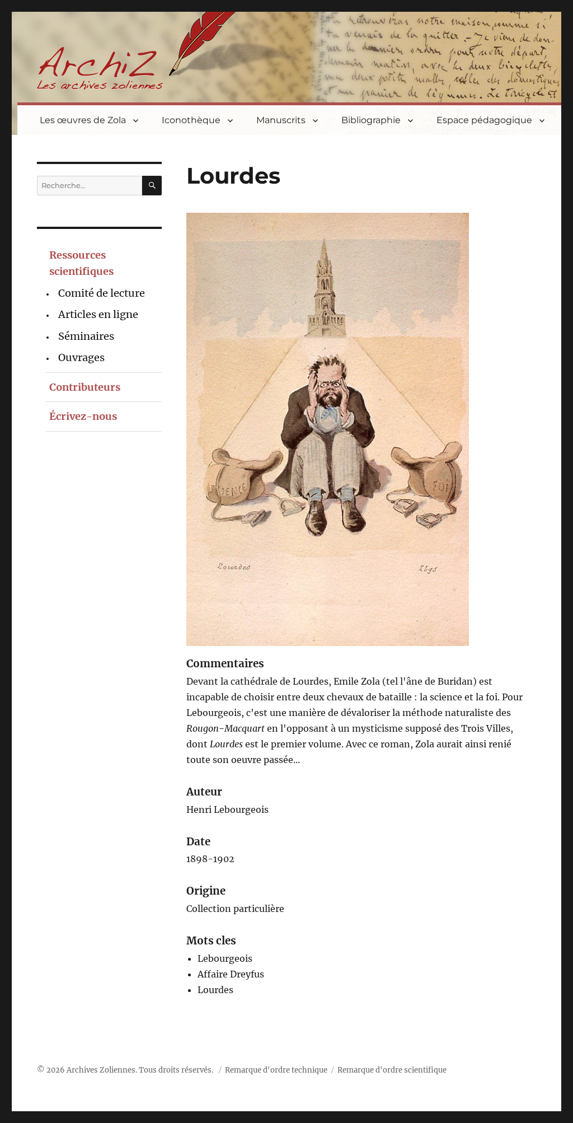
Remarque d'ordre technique (276, 1070)
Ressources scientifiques (81, 263)
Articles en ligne (98, 314)
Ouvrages (81, 357)
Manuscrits (281, 120)
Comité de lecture (101, 293)
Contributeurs (84, 387)
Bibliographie (371, 120)
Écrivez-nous (83, 416)
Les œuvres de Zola (83, 120)
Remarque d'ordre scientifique (392, 1070)
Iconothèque (191, 120)
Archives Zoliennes (101, 1070)
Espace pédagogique (484, 120)
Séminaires (86, 336)
